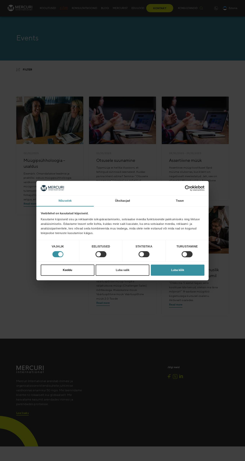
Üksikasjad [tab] (122, 200)
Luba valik (122, 270)
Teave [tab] (180, 200)
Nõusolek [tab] (65, 200)
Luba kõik (177, 270)
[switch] (101, 254)
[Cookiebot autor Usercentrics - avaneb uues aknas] (187, 188)
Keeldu (67, 270)
